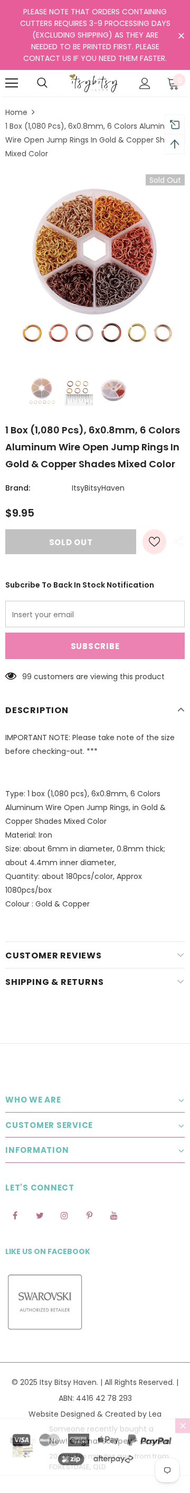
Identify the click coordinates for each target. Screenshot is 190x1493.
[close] (181, 36)
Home (16, 112)
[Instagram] (64, 1214)
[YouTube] (114, 1214)
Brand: (17, 488)
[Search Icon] (42, 83)
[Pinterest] (89, 1214)
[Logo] (94, 83)
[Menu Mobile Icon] (11, 83)
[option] (95, 264)
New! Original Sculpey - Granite (109, 1452)
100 (28, 676)
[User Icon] (144, 83)
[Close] (182, 1437)
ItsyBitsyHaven (98, 488)
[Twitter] (39, 1214)
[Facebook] (14, 1214)
